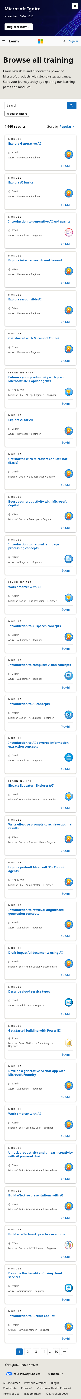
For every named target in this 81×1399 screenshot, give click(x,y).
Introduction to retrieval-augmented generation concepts (36, 911)
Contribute (10, 1388)
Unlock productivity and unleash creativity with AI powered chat (40, 1154)
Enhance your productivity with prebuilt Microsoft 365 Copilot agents (38, 379)
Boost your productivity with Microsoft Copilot (37, 503)
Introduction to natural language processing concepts (33, 546)
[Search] (71, 105)
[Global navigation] (4, 41)
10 (56, 1352)
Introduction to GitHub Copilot (31, 1316)
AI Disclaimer (11, 1383)
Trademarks (31, 1393)
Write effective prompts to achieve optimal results (40, 826)
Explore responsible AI (24, 299)
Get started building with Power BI (34, 1030)
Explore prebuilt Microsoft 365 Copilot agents (36, 869)
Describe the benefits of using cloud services (35, 1275)
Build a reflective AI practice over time (36, 1234)
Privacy (25, 1388)
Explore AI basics (20, 182)
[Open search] (64, 41)
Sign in (73, 41)
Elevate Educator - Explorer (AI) (31, 785)
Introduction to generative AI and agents (39, 221)
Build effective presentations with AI (35, 1195)
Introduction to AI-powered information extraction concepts (38, 744)
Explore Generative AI (24, 143)
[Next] (64, 1351)
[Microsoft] (40, 41)
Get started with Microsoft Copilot (34, 338)
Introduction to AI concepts (29, 704)
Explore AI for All (20, 420)
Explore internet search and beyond (35, 260)
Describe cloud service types (29, 991)
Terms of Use (11, 1393)
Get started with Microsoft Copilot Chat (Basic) (37, 461)
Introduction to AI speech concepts (34, 626)
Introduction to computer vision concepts (39, 665)
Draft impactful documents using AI (35, 952)
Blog (54, 1383)
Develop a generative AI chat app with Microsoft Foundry (37, 1073)
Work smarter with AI (24, 587)
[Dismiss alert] (75, 6)
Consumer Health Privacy (53, 1388)
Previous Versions (35, 1383)
